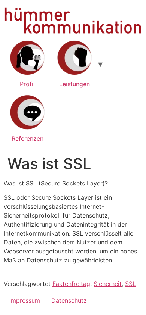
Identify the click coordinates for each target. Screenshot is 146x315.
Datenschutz (69, 300)
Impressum (24, 300)
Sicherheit (108, 283)
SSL (130, 283)
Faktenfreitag (71, 283)
